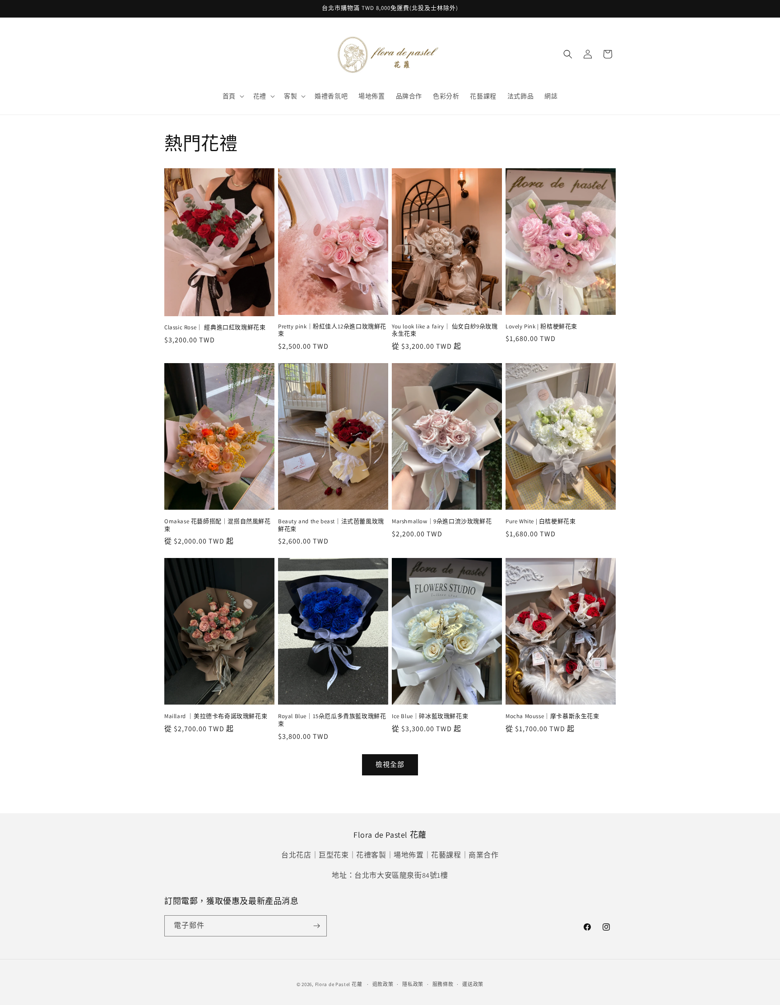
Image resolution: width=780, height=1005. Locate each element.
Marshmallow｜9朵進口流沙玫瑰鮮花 (442, 521)
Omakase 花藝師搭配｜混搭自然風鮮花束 (217, 525)
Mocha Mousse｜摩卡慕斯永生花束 (552, 716)
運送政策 (472, 984)
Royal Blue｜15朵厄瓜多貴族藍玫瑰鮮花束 (332, 720)
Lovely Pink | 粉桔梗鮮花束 (541, 326)
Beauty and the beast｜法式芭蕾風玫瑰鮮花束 (331, 525)
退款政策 (383, 984)
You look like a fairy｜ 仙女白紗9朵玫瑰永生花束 (445, 330)
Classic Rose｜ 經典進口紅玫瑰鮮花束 (214, 327)
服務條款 (443, 984)
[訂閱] (316, 925)
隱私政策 (412, 984)
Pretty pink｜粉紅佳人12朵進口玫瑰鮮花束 (332, 330)
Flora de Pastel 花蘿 (338, 984)
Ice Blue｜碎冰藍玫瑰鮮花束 (430, 716)
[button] (232, 96)
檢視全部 (390, 764)
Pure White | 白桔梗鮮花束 (541, 521)
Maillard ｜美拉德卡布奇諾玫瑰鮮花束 (215, 716)
